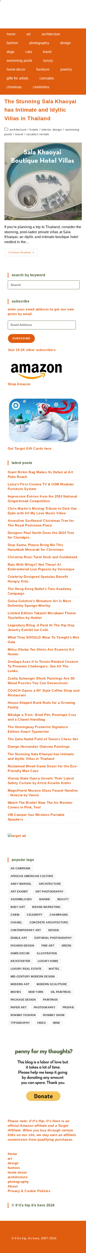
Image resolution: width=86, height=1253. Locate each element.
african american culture (32, 876)
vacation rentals (37, 134)
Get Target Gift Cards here (30, 448)
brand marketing (46, 907)
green (66, 945)
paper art (19, 1007)
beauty (63, 899)
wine (56, 1022)
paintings (50, 999)
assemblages (21, 899)
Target (63, 1125)
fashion (14, 1168)
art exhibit (19, 891)
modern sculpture (52, 984)
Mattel (54, 968)
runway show (53, 1015)
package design (23, 999)
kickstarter (20, 961)
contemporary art (26, 930)
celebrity (35, 914)
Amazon (27, 1125)
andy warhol (21, 883)
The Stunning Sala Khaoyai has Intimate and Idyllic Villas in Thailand (40, 109)
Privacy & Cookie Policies (29, 1191)
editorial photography (53, 937)
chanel (16, 922)
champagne (59, 914)
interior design (51, 129)
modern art (20, 984)
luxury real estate (26, 968)
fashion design (22, 945)
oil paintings (61, 992)
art (10, 1158)
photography (44, 1007)
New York (36, 992)
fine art (47, 945)
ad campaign (20, 868)
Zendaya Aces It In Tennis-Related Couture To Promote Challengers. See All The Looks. (43, 666)
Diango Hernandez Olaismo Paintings (39, 746)
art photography (49, 891)
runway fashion (23, 1015)
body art (18, 907)
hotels (34, 129)
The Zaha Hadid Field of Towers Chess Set (43, 739)
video (41, 1022)
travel (19, 134)
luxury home (48, 961)
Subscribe (21, 338)
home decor (20, 953)
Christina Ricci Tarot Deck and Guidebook (43, 557)
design (53, 930)
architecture (17, 129)
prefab (68, 1007)
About (13, 1186)
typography (20, 1022)
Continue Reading (23, 253)
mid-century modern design (33, 976)
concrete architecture (49, 922)
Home (12, 1154)
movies (16, 992)
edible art (19, 937)
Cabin (15, 914)
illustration (47, 953)
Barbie (44, 899)
